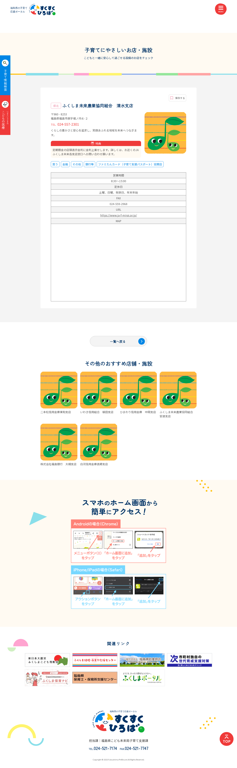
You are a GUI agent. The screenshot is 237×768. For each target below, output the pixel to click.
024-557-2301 (65, 124)
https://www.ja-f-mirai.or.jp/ (118, 215)
